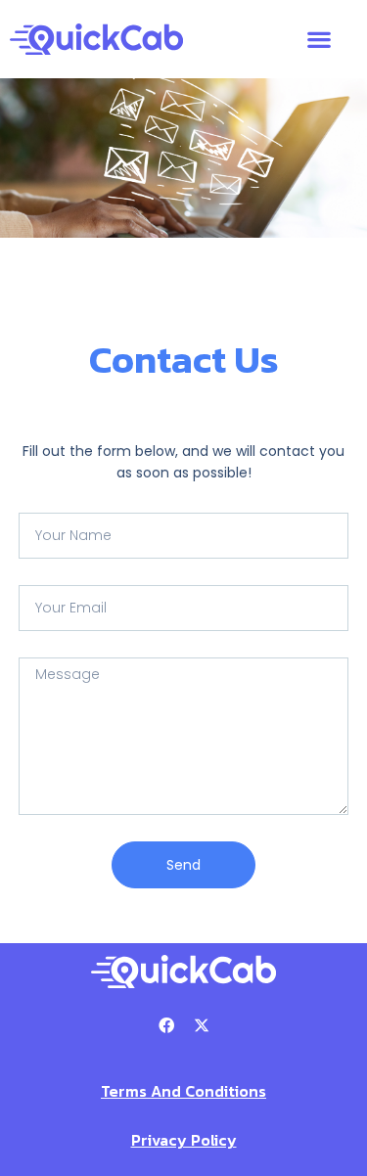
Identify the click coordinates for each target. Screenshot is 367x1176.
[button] (318, 40)
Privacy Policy (184, 1140)
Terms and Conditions (183, 1091)
